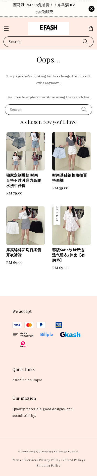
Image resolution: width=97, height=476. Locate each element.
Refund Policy (72, 460)
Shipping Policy (48, 466)
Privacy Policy (49, 460)
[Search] (85, 41)
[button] (6, 28)
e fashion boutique (27, 380)
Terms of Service (24, 460)
